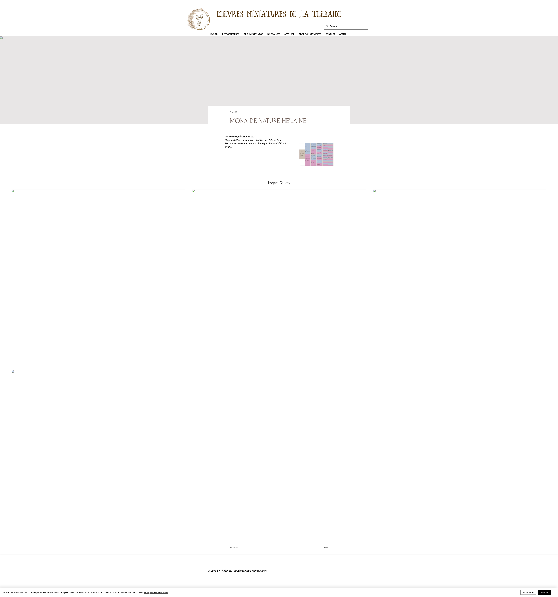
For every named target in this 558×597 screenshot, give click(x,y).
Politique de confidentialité (156, 592)
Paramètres (528, 592)
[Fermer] (554, 592)
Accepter (544, 592)
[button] (231, 34)
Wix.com (262, 571)
